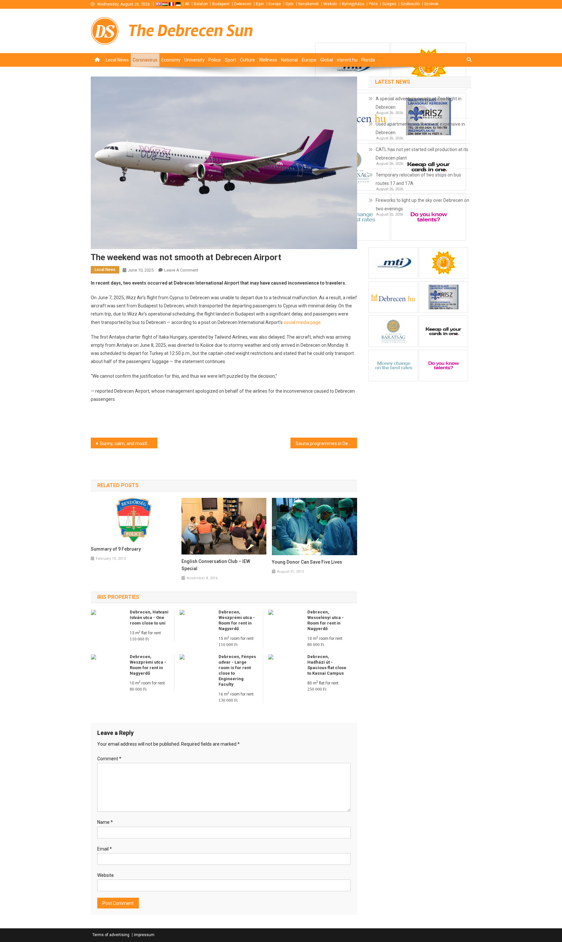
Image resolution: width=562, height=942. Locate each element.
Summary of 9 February (116, 549)
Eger (260, 4)
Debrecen (242, 4)
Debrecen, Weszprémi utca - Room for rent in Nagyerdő (237, 620)
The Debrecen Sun (190, 31)
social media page (302, 322)
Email (104, 848)
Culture (247, 60)
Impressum (144, 935)
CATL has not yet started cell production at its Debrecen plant (422, 154)
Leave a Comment (181, 270)
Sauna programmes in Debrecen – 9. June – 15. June (326, 443)
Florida (368, 60)
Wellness (268, 60)
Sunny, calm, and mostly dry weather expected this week (128, 443)
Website (105, 875)
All (187, 4)
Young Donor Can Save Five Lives (307, 562)
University (194, 60)
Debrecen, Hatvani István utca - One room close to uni (149, 618)
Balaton (201, 4)
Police (214, 60)
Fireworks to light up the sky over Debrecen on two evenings (422, 204)
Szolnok (431, 4)
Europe (275, 4)
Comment (109, 758)
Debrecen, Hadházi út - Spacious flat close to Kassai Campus (326, 665)
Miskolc (330, 4)
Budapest (221, 4)
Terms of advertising (110, 935)
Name (105, 822)
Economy (171, 60)
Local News (117, 60)
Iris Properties (118, 597)
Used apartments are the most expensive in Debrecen (420, 128)
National (289, 60)
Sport (230, 60)
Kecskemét (308, 4)
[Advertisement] (393, 30)
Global (326, 60)
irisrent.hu (347, 60)
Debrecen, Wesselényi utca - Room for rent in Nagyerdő (325, 620)
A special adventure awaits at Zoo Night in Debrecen (419, 103)
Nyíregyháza (353, 4)
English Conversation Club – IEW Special (215, 565)
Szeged (389, 4)
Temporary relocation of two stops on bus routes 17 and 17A (418, 179)
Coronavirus (145, 60)
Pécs (373, 4)
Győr (290, 4)
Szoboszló (410, 4)
